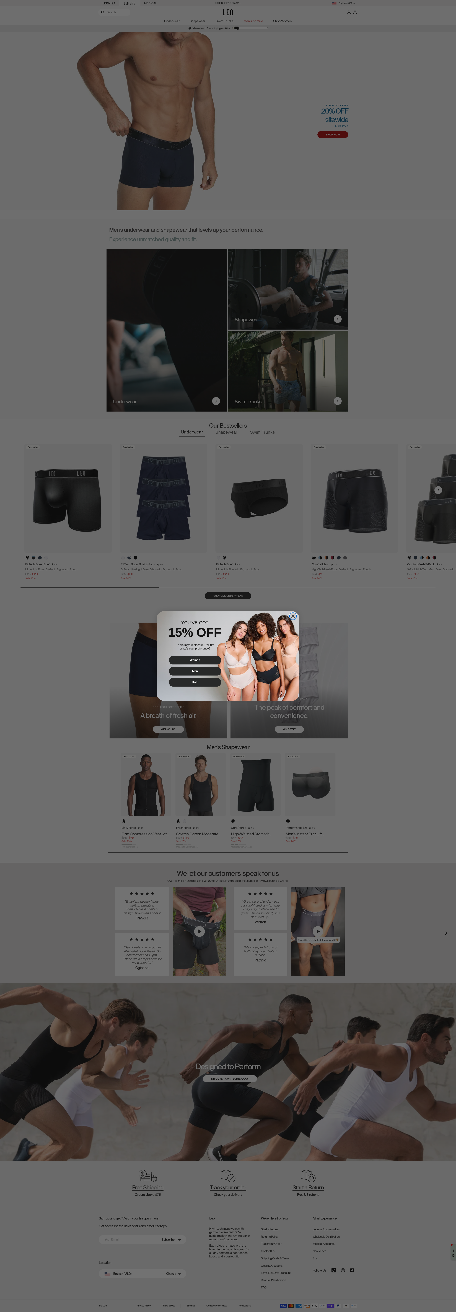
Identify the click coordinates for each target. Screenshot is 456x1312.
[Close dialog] (293, 616)
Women (195, 660)
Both (195, 682)
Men (195, 671)
